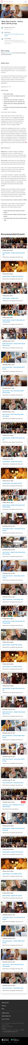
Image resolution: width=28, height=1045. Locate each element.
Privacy (4, 1042)
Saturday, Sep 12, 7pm (8, 526)
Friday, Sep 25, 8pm (7, 825)
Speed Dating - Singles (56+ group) (12, 461)
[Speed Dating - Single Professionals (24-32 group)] (14, 818)
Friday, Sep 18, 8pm (7, 618)
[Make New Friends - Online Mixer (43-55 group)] (14, 565)
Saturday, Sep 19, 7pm (8, 709)
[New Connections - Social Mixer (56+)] (14, 589)
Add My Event (5, 1002)
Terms (9, 1042)
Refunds (15, 1042)
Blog (3, 1008)
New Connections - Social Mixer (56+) (12, 599)
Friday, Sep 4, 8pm (7, 250)
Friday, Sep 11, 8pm (7, 435)
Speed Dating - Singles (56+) (10, 298)
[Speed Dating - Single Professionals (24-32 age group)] (14, 310)
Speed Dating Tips (6, 1016)
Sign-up (10, 52)
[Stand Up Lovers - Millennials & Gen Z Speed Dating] (14, 794)
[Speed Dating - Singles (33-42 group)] (14, 842)
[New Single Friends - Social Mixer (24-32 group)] (14, 518)
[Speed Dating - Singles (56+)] (14, 288)
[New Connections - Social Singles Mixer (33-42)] (14, 357)
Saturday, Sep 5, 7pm (8, 341)
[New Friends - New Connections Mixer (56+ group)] (14, 404)
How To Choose (5, 1019)
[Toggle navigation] (25, 2)
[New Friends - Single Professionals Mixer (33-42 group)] (14, 542)
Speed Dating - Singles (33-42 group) (12, 852)
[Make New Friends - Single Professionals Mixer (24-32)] (14, 333)
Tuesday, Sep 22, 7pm (8, 802)
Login (5, 52)
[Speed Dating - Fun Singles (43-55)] (14, 473)
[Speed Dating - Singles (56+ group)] (14, 451)
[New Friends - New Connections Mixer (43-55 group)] (14, 380)
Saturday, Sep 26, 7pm (8, 914)
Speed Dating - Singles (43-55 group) (12, 276)
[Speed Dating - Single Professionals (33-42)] (14, 242)
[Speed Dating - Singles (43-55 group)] (14, 266)
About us (4, 1005)
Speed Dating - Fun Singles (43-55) (12, 483)
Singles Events (5, 1013)
